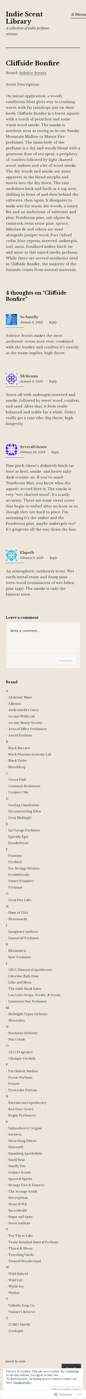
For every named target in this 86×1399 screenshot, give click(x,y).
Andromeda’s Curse (23, 710)
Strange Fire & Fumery (26, 1185)
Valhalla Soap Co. (21, 1305)
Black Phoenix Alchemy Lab (29, 754)
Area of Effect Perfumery (27, 729)
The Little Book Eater (24, 989)
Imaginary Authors (23, 932)
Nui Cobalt (16, 1039)
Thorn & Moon (20, 1248)
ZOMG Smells (19, 1324)
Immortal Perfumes (23, 938)
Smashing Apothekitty (25, 1153)
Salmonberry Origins (25, 1128)
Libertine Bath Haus (23, 976)
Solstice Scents (32, 73)
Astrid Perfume (20, 735)
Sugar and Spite (20, 1217)
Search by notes (15, 1361)
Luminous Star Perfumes (27, 1001)
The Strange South (22, 1191)
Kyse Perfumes (19, 957)
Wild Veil (15, 1280)
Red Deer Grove (20, 1109)
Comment (65, 660)
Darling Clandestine (23, 805)
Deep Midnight (20, 818)
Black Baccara (19, 748)
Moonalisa (16, 1020)
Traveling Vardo (21, 1255)
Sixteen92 (15, 1147)
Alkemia (14, 704)
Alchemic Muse (20, 697)
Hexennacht (17, 919)
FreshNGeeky (19, 875)
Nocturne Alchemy (23, 1033)
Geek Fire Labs (19, 900)
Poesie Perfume (20, 1077)
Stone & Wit (17, 1204)
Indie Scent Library (24, 18)
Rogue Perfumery (22, 1115)
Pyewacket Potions (22, 1090)
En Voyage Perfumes (24, 830)
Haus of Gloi (18, 913)
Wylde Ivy (16, 1286)
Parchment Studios (23, 1071)
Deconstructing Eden (24, 811)
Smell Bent (16, 1160)
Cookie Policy (22, 1382)
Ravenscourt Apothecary (27, 1103)
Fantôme (15, 856)
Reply (53, 322)
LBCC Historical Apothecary (30, 970)
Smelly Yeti (16, 1166)
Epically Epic (18, 837)
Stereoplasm (18, 1198)
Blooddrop (17, 767)
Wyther (14, 1293)
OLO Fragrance (20, 1052)
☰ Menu (78, 14)
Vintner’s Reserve (21, 1312)
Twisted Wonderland (24, 1261)
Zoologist (15, 1331)
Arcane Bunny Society (25, 723)
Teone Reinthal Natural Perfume (33, 1242)
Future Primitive (21, 881)
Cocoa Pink (17, 780)
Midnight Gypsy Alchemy (28, 1014)
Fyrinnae (15, 887)
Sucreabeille (17, 1210)
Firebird (15, 862)
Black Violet (17, 760)
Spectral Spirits (20, 1179)
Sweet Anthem (19, 1223)
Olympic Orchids (21, 1058)
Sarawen (15, 1134)
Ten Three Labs (20, 1236)
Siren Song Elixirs (22, 1141)
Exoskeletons (18, 843)
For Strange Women (23, 868)
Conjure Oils (18, 792)
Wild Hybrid (18, 1274)
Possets (14, 1084)
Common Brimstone (24, 786)
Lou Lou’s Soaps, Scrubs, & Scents (34, 995)
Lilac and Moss (20, 982)
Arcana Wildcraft (21, 716)
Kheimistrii (17, 951)
